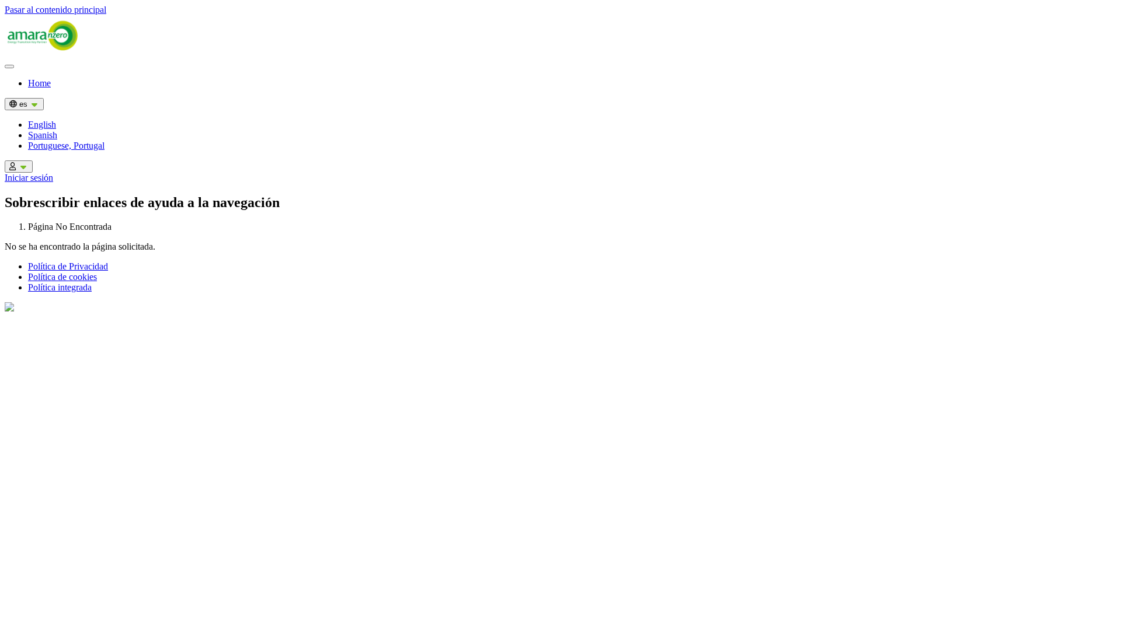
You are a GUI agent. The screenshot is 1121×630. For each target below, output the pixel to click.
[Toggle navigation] (9, 66)
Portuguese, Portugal (66, 145)
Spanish (42, 135)
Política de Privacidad (68, 266)
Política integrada (60, 287)
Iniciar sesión (29, 178)
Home (39, 83)
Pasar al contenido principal (55, 10)
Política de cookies (62, 277)
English (42, 125)
